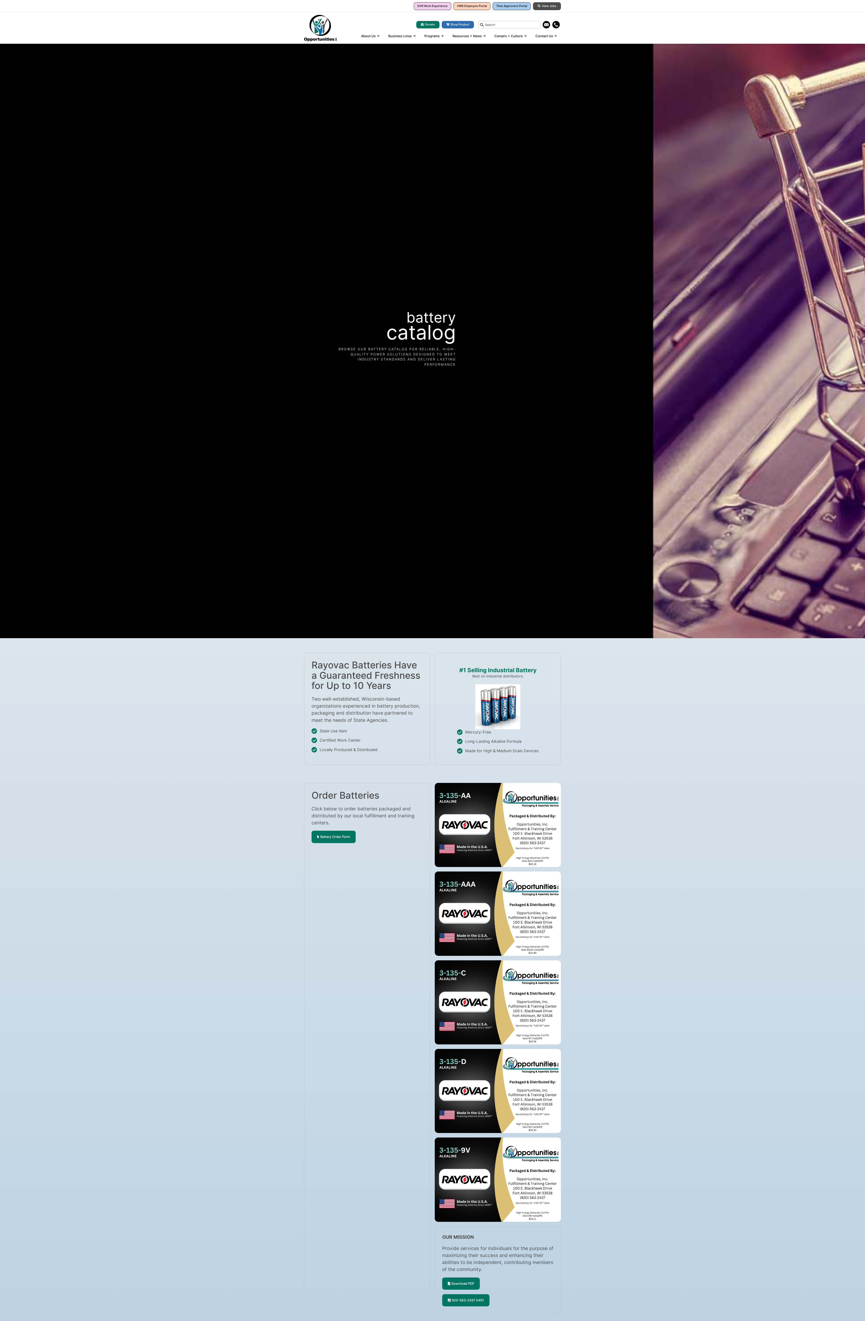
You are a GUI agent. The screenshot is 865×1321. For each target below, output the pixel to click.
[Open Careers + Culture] (525, 36)
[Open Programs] (442, 36)
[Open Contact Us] (555, 36)
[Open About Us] (378, 36)
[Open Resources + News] (484, 36)
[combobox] (509, 24)
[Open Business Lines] (414, 36)
